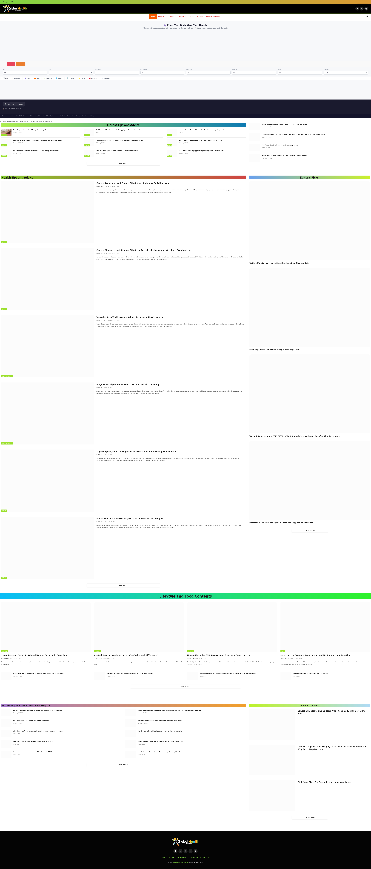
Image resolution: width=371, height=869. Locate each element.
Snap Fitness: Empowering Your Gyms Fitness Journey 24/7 (200, 140)
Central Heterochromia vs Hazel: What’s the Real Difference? (126, 655)
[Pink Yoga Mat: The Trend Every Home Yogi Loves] (6, 132)
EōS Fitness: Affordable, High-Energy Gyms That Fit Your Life (118, 130)
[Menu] (4, 16)
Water (59, 78)
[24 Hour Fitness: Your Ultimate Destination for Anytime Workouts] (6, 142)
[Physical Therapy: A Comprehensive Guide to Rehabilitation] (89, 153)
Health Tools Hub (213, 16)
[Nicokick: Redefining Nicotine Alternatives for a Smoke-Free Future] (6, 733)
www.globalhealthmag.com (180, 862)
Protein (93, 78)
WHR (82, 78)
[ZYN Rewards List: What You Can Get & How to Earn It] (6, 744)
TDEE (37, 78)
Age (4, 69)
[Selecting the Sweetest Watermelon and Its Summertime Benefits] (325, 627)
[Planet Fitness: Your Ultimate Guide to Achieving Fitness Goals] (6, 153)
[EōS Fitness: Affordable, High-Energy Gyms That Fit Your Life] (89, 132)
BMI (5, 78)
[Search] (367, 16)
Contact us (362, 2)
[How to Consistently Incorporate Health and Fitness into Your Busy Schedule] (192, 676)
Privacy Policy (182, 857)
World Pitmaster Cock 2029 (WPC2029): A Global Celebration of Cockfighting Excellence (294, 436)
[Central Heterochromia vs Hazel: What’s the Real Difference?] (139, 627)
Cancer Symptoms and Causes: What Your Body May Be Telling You (286, 124)
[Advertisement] (185, 43)
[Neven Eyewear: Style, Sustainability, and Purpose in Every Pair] (46, 627)
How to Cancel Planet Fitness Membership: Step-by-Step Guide (202, 130)
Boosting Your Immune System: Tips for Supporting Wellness (281, 522)
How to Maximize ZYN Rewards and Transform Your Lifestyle (219, 655)
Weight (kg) (143, 69)
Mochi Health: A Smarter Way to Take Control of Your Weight (129, 518)
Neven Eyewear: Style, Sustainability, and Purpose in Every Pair (34, 655)
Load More (122, 163)
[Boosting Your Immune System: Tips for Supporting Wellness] (309, 480)
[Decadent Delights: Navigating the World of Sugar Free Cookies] (99, 676)
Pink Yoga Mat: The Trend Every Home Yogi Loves (31, 130)
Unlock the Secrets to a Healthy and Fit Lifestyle (310, 673)
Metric (11, 64)
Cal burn (105, 78)
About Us (194, 857)
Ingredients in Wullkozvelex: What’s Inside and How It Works (284, 155)
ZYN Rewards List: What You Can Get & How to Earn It (33, 741)
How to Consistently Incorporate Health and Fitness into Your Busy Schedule (228, 673)
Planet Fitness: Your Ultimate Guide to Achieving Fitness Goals (36, 151)
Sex (50, 69)
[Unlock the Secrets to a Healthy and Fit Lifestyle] (285, 676)
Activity (326, 69)
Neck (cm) (189, 69)
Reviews (200, 16)
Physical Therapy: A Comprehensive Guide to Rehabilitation (118, 151)
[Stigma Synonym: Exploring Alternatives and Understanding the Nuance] (47, 481)
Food (192, 16)
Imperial (21, 64)
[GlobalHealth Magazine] (15, 9)
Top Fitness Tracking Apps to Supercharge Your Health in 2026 (201, 151)
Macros (48, 78)
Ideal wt (70, 78)
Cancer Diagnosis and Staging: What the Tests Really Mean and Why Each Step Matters (293, 134)
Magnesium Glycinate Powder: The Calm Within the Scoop (128, 384)
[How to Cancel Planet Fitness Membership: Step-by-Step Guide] (172, 132)
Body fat (16, 78)
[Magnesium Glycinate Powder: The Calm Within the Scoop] (47, 413)
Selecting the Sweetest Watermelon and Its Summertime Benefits (315, 655)
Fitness (171, 16)
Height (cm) (98, 69)
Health (161, 16)
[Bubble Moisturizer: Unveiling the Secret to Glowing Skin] (309, 220)
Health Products (7, 376)
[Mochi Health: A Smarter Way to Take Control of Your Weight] (47, 548)
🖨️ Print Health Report (14, 104)
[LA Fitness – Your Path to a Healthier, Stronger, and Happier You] (89, 142)
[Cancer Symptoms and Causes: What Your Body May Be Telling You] (254, 126)
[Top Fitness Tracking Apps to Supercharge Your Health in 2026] (172, 153)
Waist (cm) (235, 69)
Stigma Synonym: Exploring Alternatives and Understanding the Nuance (136, 451)
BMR (27, 78)
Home (153, 16)
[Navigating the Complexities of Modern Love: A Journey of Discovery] (6, 676)
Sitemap (172, 857)
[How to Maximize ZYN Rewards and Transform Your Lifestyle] (232, 627)
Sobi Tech (100, 186)
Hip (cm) (280, 69)
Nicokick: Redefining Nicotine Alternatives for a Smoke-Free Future (38, 731)
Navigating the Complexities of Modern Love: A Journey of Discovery (38, 673)
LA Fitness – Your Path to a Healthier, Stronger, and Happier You (119, 140)
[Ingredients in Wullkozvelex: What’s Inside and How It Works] (254, 158)
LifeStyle (182, 16)
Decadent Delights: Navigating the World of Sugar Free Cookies (129, 673)
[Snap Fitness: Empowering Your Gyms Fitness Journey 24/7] (172, 142)
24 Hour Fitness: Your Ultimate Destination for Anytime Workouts (37, 140)
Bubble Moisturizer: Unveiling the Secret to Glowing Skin (279, 263)
